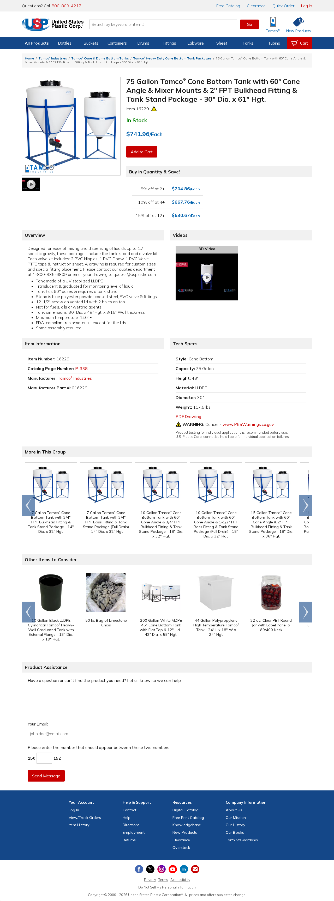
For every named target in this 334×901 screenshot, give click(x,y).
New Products (184, 832)
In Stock (136, 120)
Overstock (181, 847)
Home (29, 58)
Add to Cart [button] (142, 151)
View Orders (85, 817)
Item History (79, 825)
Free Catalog (188, 817)
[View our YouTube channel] (173, 869)
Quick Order (283, 5)
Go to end (28, 505)
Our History (235, 825)
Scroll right (306, 505)
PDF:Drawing (188, 416)
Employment (134, 832)
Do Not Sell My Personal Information (167, 887)
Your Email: (38, 724)
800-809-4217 (66, 5)
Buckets (91, 43)
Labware (195, 43)
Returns (129, 840)
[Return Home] (53, 25)
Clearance (256, 5)
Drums (143, 43)
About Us (234, 810)
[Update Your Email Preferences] (195, 869)
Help (126, 817)
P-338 (81, 368)
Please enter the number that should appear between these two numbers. (99, 747)
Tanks (247, 43)
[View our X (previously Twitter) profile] (150, 869)
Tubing (274, 43)
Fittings (169, 43)
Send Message (46, 775)
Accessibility (180, 880)
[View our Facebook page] (139, 869)
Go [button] (249, 24)
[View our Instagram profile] (161, 869)
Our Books (235, 832)
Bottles (64, 43)
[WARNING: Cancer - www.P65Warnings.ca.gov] (154, 108)
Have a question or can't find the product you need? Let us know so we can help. (105, 680)
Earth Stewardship (242, 840)
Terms (163, 880)
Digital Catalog (185, 810)
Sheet (221, 43)
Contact (129, 810)
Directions (131, 825)
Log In (306, 5)
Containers (117, 43)
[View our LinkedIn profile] (184, 869)
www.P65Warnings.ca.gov (248, 424)
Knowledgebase (186, 825)
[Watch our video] (31, 184)
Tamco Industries (52, 58)
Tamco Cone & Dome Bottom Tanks (100, 58)
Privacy (150, 880)
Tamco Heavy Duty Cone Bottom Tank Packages (172, 58)
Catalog (228, 5)
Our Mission (236, 817)
